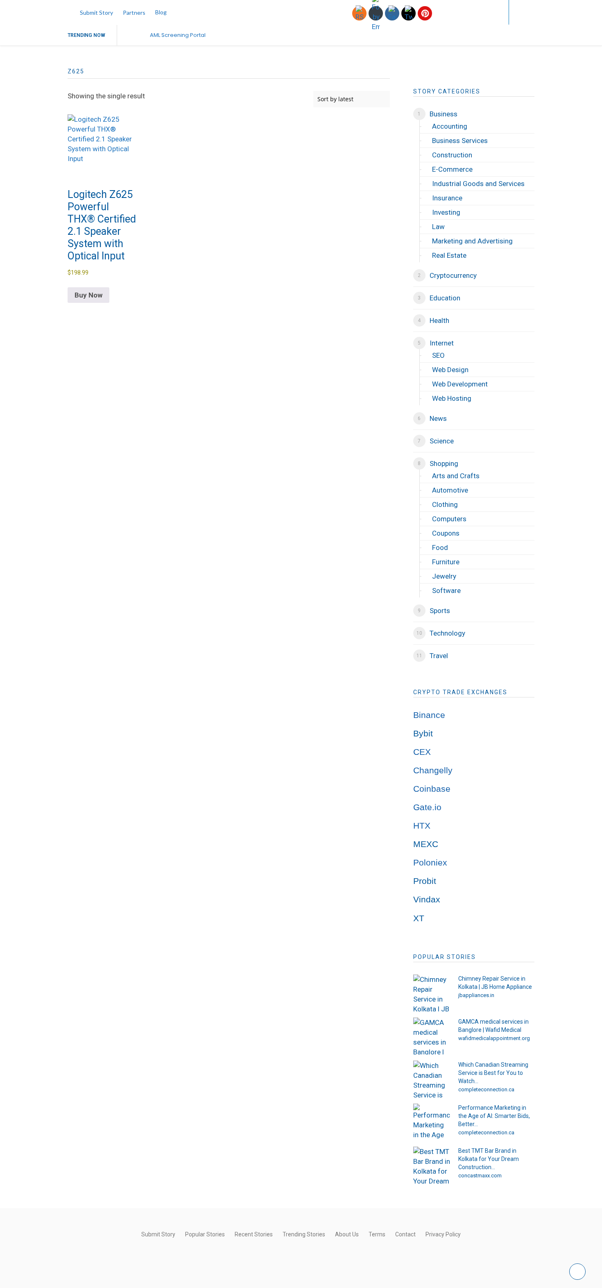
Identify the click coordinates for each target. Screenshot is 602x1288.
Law (438, 227)
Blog (161, 12)
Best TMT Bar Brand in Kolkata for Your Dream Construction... (488, 1158)
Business (443, 114)
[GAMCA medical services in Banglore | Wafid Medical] (431, 1036)
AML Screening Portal (178, 35)
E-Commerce (452, 169)
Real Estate (449, 255)
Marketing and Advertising (472, 241)
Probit (424, 881)
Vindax (426, 899)
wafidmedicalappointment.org (494, 1038)
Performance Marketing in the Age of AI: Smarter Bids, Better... (494, 1115)
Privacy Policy (443, 1234)
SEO (438, 355)
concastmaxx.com (480, 1175)
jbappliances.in (476, 995)
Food (440, 547)
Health (439, 320)
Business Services (460, 140)
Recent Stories (254, 1234)
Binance (429, 715)
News (438, 418)
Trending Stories (304, 1234)
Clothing (445, 504)
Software (446, 590)
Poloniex (430, 863)
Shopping (444, 463)
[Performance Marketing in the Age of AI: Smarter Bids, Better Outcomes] (431, 1122)
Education (445, 298)
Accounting (449, 126)
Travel (439, 656)
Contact (405, 1234)
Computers (449, 519)
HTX (421, 826)
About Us (347, 1234)
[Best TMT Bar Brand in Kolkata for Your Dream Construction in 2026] (431, 1165)
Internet (442, 343)
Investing (446, 212)
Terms (377, 1234)
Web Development (460, 384)
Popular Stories (205, 1234)
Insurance (447, 198)
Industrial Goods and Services (478, 183)
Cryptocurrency (453, 275)
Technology (447, 633)
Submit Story (96, 12)
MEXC (425, 844)
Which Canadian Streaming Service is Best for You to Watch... (493, 1072)
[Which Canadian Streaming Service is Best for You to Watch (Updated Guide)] (431, 1079)
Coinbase (431, 789)
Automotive (450, 490)
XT (418, 918)
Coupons (445, 533)
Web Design (450, 370)
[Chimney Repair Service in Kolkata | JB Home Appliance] (431, 993)
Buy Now (88, 295)
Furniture (445, 562)
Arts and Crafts (456, 476)
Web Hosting (451, 398)
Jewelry (444, 576)
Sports (440, 611)
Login (486, 12)
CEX (422, 752)
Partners (134, 12)
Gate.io (427, 807)
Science (442, 441)
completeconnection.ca (486, 1089)
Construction (452, 155)
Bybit (423, 733)
